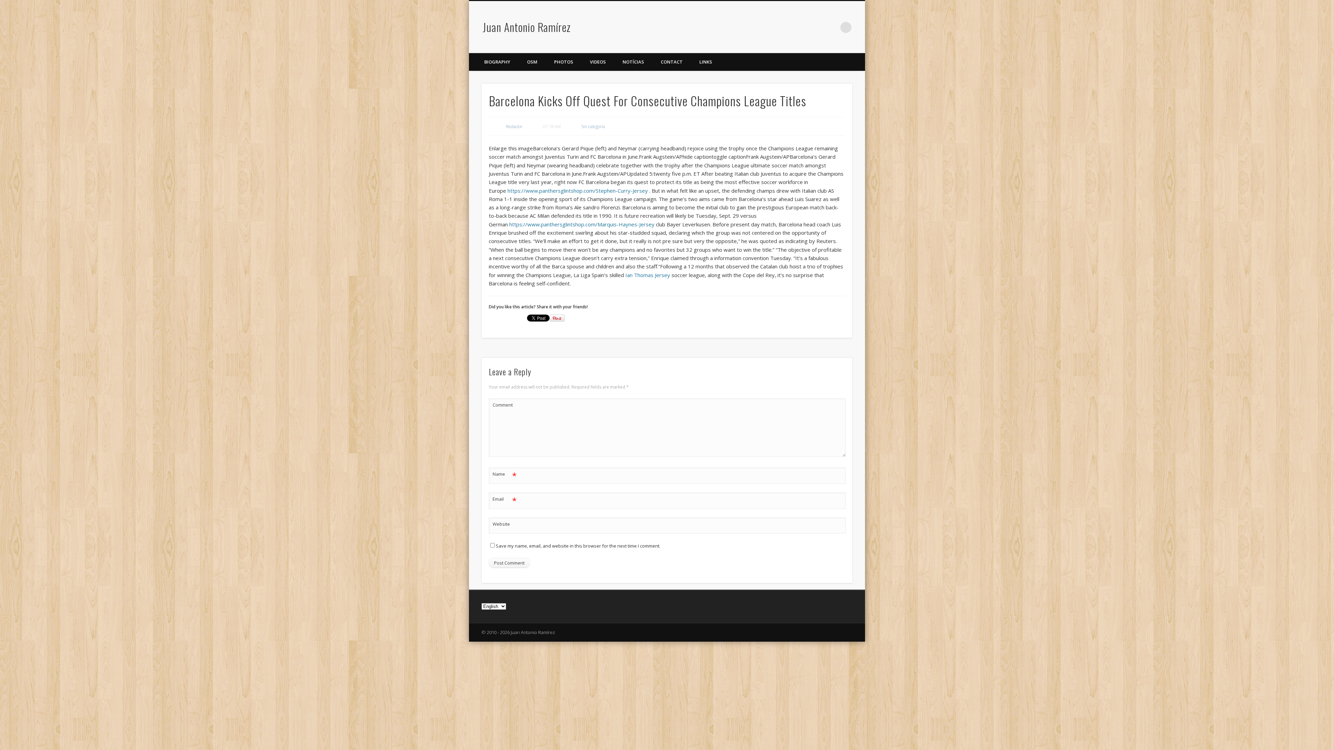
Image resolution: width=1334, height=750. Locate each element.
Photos (563, 62)
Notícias (633, 62)
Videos (598, 62)
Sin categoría (593, 127)
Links (705, 62)
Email (505, 500)
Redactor (514, 127)
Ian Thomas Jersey (647, 275)
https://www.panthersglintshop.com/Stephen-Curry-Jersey (578, 190)
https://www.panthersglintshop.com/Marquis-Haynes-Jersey (581, 224)
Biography (497, 62)
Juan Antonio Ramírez (527, 27)
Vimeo (831, 27)
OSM (532, 62)
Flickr (817, 27)
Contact (672, 62)
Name (505, 475)
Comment (503, 405)
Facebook (803, 27)
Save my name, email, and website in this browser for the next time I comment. (578, 546)
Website (501, 524)
